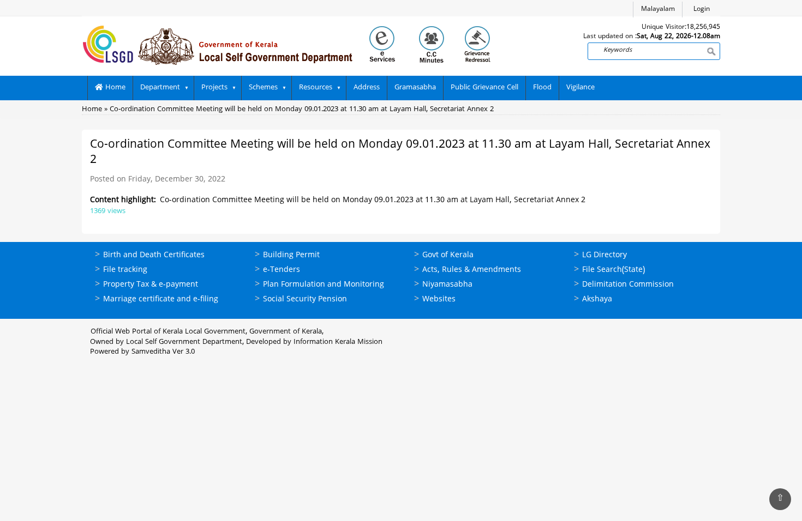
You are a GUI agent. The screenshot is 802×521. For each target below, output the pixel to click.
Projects (214, 87)
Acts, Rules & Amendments (471, 270)
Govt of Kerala (448, 255)
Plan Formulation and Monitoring (323, 284)
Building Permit (291, 255)
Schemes (263, 87)
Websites (439, 299)
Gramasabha (415, 87)
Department (160, 87)
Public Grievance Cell (484, 87)
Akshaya (597, 299)
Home (114, 87)
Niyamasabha (447, 284)
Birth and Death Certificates (154, 255)
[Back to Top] (780, 499)
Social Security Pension (305, 299)
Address (367, 87)
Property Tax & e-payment (150, 284)
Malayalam (658, 9)
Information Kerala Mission (338, 342)
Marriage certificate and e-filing (160, 299)
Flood (542, 87)
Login (701, 9)
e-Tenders (281, 270)
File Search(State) (613, 270)
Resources (315, 87)
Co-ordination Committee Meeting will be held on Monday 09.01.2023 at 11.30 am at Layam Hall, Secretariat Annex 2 (302, 109)
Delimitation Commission (628, 284)
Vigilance (580, 87)
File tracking (125, 270)
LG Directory (604, 255)
